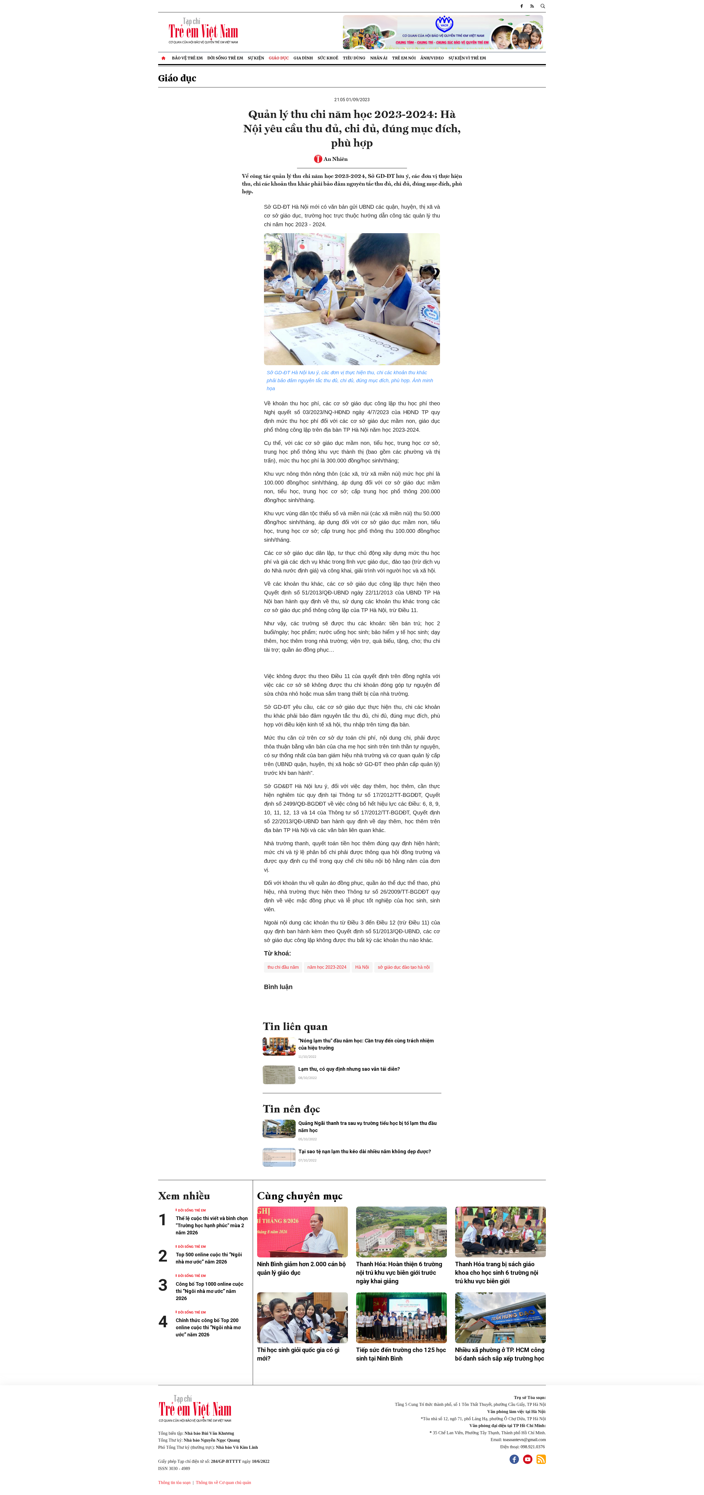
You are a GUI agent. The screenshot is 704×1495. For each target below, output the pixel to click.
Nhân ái (378, 58)
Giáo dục (279, 58)
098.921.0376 (533, 1446)
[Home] (163, 58)
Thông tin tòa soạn (174, 1482)
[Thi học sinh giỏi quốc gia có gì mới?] (302, 1317)
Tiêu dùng (354, 58)
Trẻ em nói (404, 58)
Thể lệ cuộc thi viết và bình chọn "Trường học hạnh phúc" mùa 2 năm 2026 (212, 1225)
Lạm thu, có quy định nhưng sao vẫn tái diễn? (349, 1069)
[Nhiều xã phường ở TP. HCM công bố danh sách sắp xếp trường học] (500, 1317)
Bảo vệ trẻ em (187, 58)
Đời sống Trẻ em (225, 58)
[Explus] (352, 1003)
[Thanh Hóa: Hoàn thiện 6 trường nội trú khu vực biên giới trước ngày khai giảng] (401, 1232)
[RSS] (532, 6)
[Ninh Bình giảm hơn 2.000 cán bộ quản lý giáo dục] (302, 1232)
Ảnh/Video (432, 58)
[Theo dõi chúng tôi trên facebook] (522, 6)
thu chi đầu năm (283, 967)
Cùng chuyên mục (300, 1195)
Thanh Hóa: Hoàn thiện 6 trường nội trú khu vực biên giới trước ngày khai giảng (399, 1273)
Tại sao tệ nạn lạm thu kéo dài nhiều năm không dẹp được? (364, 1151)
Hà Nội (362, 967)
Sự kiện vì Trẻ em (467, 58)
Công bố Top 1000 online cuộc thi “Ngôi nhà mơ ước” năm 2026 (209, 1291)
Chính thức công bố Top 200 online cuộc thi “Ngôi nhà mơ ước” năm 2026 (208, 1327)
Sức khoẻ (328, 58)
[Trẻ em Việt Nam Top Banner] (401, 32)
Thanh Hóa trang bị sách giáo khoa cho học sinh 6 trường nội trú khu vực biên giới (496, 1273)
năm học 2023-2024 (326, 967)
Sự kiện (256, 58)
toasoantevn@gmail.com (524, 1439)
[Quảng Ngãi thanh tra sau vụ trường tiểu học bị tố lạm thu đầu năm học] (279, 1129)
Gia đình (303, 58)
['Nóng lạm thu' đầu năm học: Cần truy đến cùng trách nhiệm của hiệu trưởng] (279, 1046)
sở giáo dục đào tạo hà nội (404, 967)
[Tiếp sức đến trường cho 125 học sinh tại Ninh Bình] (401, 1317)
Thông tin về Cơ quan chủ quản (223, 1482)
